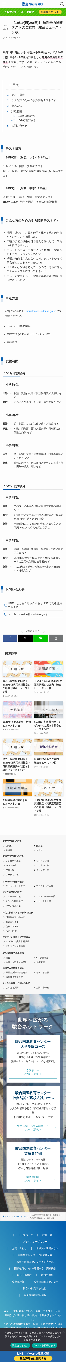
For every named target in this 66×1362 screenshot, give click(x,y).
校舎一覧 (47, 1235)
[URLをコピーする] (56, 638)
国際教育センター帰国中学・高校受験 (35, 1268)
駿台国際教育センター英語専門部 (35, 1261)
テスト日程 (18, 94)
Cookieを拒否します (45, 1345)
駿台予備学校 (24, 1275)
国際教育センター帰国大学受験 (35, 1255)
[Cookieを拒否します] (63, 1332)
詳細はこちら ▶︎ (50, 12)
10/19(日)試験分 (26, 116)
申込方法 (16, 105)
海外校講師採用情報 (35, 1295)
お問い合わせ (19, 125)
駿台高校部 (18, 1281)
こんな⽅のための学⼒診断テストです (33, 100)
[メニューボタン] (4, 4)
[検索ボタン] (62, 4)
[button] (10, 638)
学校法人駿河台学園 (47, 1248)
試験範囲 (16, 111)
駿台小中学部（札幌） (35, 1288)
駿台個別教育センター (46, 1281)
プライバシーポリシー (35, 1241)
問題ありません (20, 1345)
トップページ (25, 1235)
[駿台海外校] (33, 4)
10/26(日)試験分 (26, 120)
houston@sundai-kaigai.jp (41, 311)
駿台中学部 (47, 1275)
